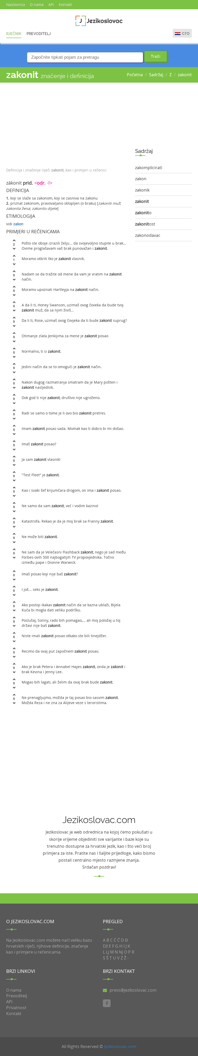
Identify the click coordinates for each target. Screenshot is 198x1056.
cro (186, 33)
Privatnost (16, 1007)
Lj (107, 952)
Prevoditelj (39, 34)
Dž (105, 946)
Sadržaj (156, 74)
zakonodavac (147, 235)
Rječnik (13, 34)
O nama (37, 4)
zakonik (142, 190)
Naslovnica (15, 4)
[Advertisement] (66, 124)
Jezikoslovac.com (120, 1046)
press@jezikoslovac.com (133, 990)
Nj (121, 952)
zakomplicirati (148, 167)
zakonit (185, 74)
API (51, 4)
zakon (18, 223)
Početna (135, 74)
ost (145, 224)
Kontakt (65, 4)
